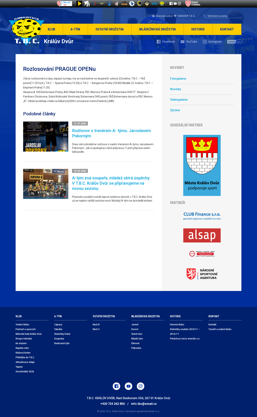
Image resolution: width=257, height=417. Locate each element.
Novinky (175, 89)
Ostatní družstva (110, 29)
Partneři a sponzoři (26, 329)
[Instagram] (179, 3)
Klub (51, 29)
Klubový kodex (23, 352)
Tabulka (58, 329)
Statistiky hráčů (62, 334)
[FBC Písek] (102, 3)
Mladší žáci (137, 338)
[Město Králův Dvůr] (202, 165)
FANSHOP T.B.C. (186, 15)
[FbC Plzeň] (154, 3)
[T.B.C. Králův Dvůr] (162, 3)
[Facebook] (171, 3)
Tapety (19, 367)
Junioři (134, 324)
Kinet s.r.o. (154, 411)
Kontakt (227, 29)
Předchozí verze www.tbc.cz (185, 338)
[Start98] (79, 3)
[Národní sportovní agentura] (202, 274)
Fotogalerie (178, 78)
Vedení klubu (22, 324)
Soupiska (59, 338)
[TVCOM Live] (234, 42)
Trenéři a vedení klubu (219, 329)
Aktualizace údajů (25, 362)
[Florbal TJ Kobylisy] (147, 3)
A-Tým (75, 29)
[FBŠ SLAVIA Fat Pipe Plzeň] (117, 3)
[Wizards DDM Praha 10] (124, 3)
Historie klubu (177, 324)
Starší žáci (136, 334)
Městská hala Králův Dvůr (29, 334)
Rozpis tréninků (24, 338)
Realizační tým (62, 343)
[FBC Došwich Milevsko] (109, 3)
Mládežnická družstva (157, 29)
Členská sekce (164, 15)
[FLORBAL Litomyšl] (94, 3)
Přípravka (136, 348)
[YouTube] (175, 3)
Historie (198, 29)
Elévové (135, 343)
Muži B (96, 324)
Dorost (134, 329)
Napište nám (22, 348)
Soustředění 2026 (25, 371)
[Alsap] (202, 235)
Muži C (96, 329)
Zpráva (175, 110)
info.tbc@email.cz (144, 404)
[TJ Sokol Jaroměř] (132, 3)
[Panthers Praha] (139, 3)
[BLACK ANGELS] (86, 3)
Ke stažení (21, 343)
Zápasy (58, 324)
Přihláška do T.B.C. (25, 357)
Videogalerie (179, 99)
